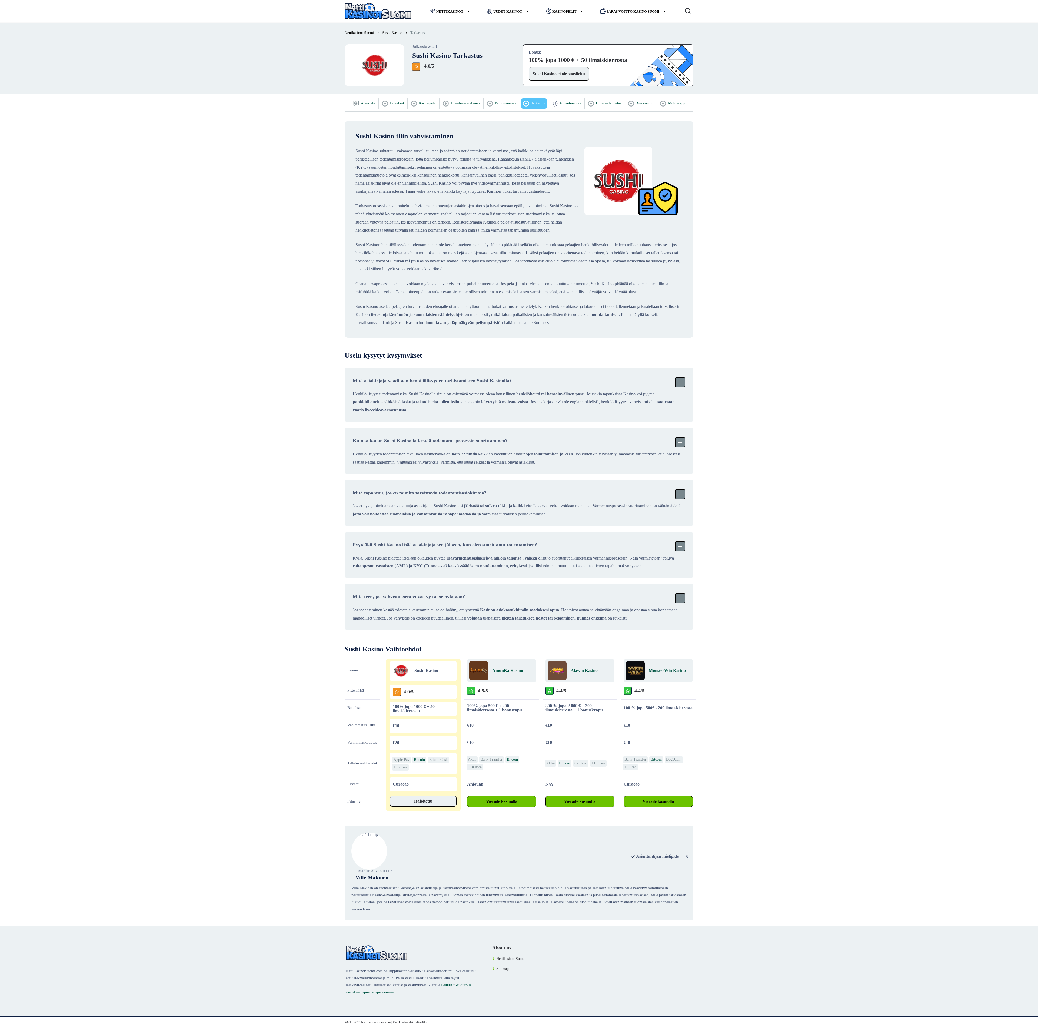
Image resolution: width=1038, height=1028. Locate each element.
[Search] (687, 10)
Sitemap (502, 969)
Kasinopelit (564, 11)
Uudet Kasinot (508, 11)
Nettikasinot (449, 11)
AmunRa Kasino (507, 670)
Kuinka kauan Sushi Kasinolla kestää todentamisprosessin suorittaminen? (430, 440)
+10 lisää (475, 767)
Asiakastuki (644, 103)
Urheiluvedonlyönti (465, 103)
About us (501, 947)
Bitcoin (419, 760)
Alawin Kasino (584, 670)
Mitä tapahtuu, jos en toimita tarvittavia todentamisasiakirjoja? (420, 492)
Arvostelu (367, 103)
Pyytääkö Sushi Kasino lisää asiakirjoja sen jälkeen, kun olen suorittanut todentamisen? (445, 544)
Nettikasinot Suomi (511, 959)
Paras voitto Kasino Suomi (633, 11)
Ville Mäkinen (371, 877)
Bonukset (396, 103)
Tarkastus (537, 103)
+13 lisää (400, 767)
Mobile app (676, 103)
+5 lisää (630, 767)
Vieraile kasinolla (501, 801)
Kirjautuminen (570, 103)
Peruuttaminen (505, 103)
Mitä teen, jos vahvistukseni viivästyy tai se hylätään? (409, 596)
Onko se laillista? (608, 103)
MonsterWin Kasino (667, 670)
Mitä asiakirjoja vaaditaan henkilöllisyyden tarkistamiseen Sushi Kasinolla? (432, 380)
